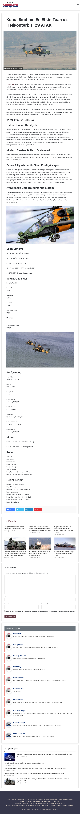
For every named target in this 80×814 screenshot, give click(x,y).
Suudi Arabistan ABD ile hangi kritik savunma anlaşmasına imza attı (64, 553)
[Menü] (78, 6)
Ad (5, 596)
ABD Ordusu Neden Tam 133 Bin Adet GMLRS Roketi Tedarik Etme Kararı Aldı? (39, 553)
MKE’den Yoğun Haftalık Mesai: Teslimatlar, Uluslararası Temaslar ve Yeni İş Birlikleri (44, 754)
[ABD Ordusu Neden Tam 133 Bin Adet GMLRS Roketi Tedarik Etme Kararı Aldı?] (40, 544)
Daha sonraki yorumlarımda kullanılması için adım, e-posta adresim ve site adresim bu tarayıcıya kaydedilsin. (40, 611)
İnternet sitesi (45, 604)
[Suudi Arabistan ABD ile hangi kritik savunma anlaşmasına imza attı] (65, 544)
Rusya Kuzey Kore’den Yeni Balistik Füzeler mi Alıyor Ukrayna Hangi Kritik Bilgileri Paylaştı (34, 773)
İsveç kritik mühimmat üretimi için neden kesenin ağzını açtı (24, 763)
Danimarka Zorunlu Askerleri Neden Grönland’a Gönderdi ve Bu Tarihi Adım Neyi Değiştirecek (40, 528)
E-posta (7, 604)
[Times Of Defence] (10, 5)
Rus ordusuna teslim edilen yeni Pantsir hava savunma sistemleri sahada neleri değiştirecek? (15, 553)
